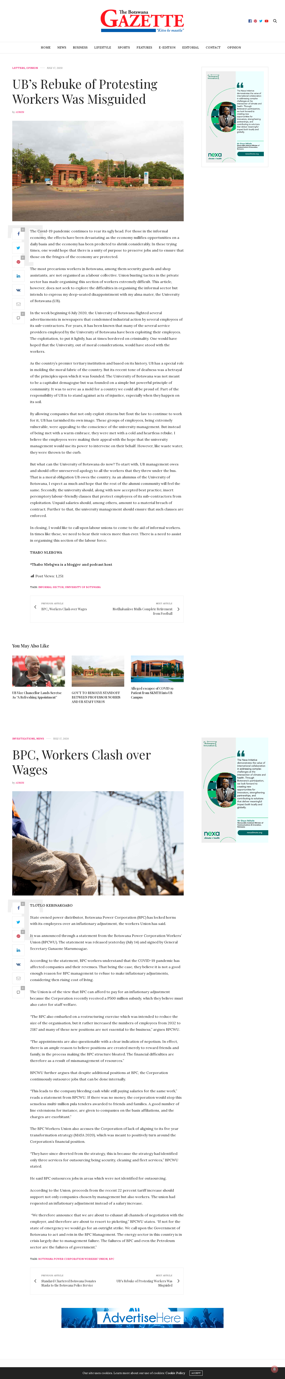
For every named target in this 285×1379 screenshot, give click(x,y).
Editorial (190, 47)
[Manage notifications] (274, 1369)
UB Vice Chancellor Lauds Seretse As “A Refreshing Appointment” (37, 695)
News (61, 47)
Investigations (23, 739)
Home (46, 47)
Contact (213, 47)
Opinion (234, 47)
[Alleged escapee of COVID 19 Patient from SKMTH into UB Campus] (157, 669)
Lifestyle (102, 47)
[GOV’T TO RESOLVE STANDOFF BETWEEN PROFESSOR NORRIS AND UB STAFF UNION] (98, 671)
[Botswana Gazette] (143, 21)
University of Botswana (83, 587)
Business (80, 47)
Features (144, 47)
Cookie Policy (175, 1373)
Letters (18, 68)
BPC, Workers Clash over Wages (81, 761)
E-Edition (167, 47)
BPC (111, 1258)
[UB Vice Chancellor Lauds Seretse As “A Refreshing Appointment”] (38, 671)
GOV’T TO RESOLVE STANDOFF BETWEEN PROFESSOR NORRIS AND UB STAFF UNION (96, 697)
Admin (20, 112)
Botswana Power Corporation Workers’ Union (73, 1258)
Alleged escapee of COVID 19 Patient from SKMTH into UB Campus (152, 692)
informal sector (51, 587)
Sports (124, 47)
